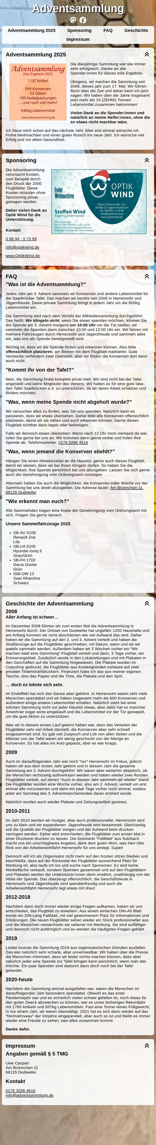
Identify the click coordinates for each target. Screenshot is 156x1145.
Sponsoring (79, 30)
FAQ (108, 30)
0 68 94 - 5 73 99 (21, 239)
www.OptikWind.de (23, 255)
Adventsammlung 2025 (32, 30)
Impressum (78, 39)
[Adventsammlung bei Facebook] (83, 20)
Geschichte (136, 30)
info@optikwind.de (22, 247)
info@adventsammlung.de (29, 1095)
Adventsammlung (78, 8)
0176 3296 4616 (73, 442)
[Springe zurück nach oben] (146, 54)
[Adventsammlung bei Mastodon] (73, 20)
